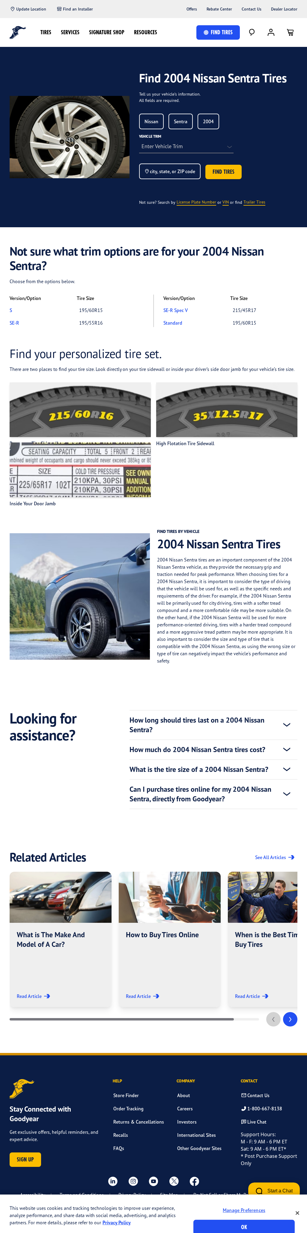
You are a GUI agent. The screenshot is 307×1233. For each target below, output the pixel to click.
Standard (172, 323)
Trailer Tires (254, 201)
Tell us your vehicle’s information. (170, 93)
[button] (61, 939)
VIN (225, 201)
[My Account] (271, 32)
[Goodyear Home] (18, 32)
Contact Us (251, 9)
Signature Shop (106, 32)
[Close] (297, 1212)
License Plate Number (196, 201)
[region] (153, 1214)
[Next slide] (290, 1019)
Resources (145, 32)
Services (70, 32)
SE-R (14, 323)
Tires (45, 32)
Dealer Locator (284, 9)
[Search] (252, 32)
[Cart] (290, 32)
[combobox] (151, 121)
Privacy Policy (117, 1222)
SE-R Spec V (175, 310)
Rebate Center (219, 9)
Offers (191, 9)
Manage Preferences (244, 1210)
